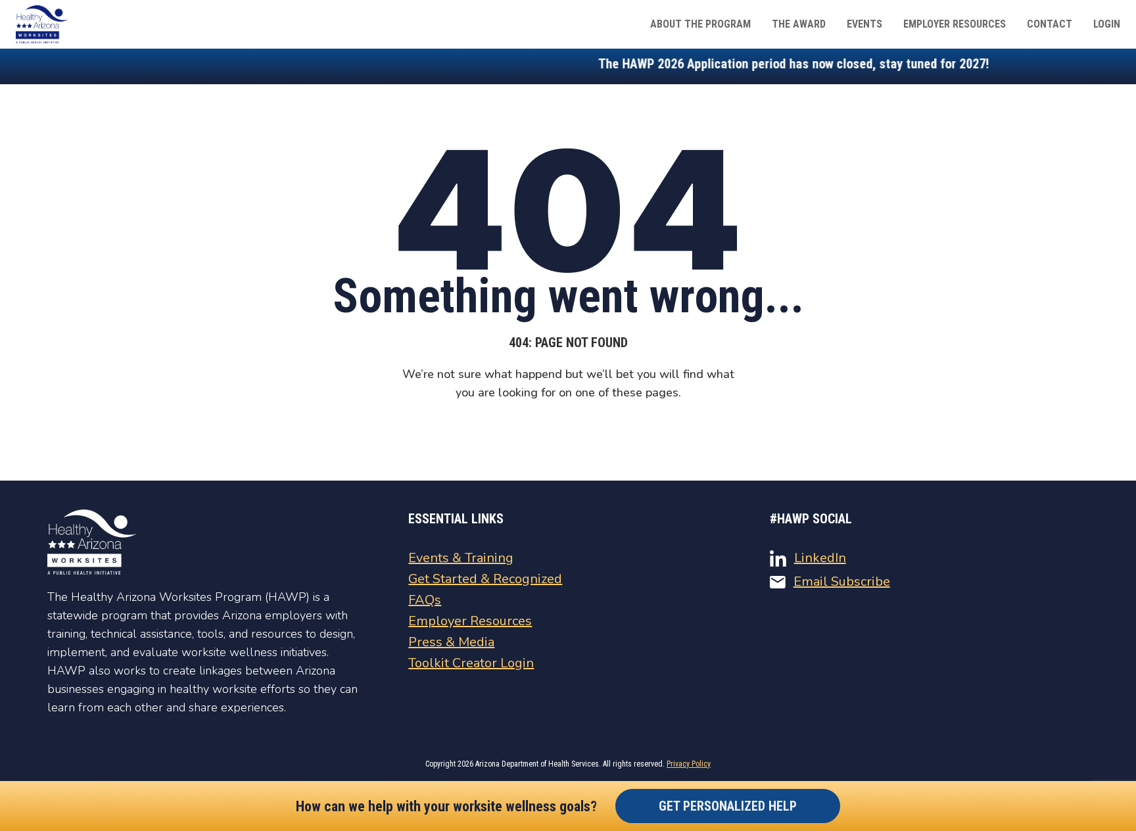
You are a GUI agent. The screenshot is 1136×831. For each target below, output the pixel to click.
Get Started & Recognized (485, 579)
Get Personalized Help (728, 806)
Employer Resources (954, 24)
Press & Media (451, 642)
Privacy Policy (689, 764)
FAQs (424, 600)
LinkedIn (820, 558)
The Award (799, 24)
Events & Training (460, 558)
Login (1106, 24)
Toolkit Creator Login (471, 663)
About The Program (700, 24)
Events (864, 24)
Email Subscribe (841, 581)
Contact (1049, 24)
